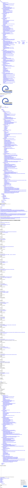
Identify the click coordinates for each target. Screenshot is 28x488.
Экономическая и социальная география (7, 215)
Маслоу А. (6, 277)
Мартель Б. (4, 262)
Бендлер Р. (4, 232)
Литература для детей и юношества (12, 211)
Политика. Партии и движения (7, 214)
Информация (1, 479)
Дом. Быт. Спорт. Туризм (7, 179)
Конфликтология (5, 218)
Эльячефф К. (4, 292)
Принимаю (25, 486)
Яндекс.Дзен (3, 205)
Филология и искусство (7, 175)
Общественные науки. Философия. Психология (9, 139)
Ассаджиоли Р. (4, 303)
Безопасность (1, 481)
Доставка (1, 480)
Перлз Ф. (4, 318)
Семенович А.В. (5, 325)
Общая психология (2, 217)
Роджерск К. (8, 277)
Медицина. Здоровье (6, 163)
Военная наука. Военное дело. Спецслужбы (16, 214)
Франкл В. (4, 247)
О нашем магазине (2, 477)
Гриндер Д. (6, 232)
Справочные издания (6, 125)
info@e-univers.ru (3, 204)
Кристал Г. (4, 255)
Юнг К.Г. (4, 355)
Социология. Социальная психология (14, 217)
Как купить (4, 195)
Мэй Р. (3, 277)
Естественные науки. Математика (8, 147)
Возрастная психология (7, 217)
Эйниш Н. (7, 292)
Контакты (1, 478)
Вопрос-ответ (1, 482)
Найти (1, 485)
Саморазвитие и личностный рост (11, 218)
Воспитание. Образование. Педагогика (9, 171)
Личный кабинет (2, 95)
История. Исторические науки (15, 213)
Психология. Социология (9, 213)
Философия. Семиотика (3, 213)
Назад (3, 110)
